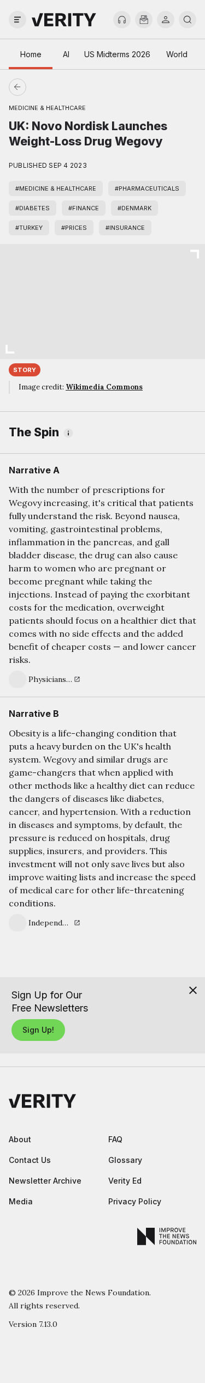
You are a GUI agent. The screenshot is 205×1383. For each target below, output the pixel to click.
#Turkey (29, 227)
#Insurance (125, 227)
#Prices (74, 227)
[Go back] (60, 87)
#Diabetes (32, 208)
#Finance (83, 208)
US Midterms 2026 (117, 54)
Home (31, 54)
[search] (187, 19)
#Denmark (134, 208)
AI (66, 54)
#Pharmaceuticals (147, 188)
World (177, 54)
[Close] (193, 990)
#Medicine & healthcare (55, 188)
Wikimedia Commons (104, 387)
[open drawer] (17, 19)
